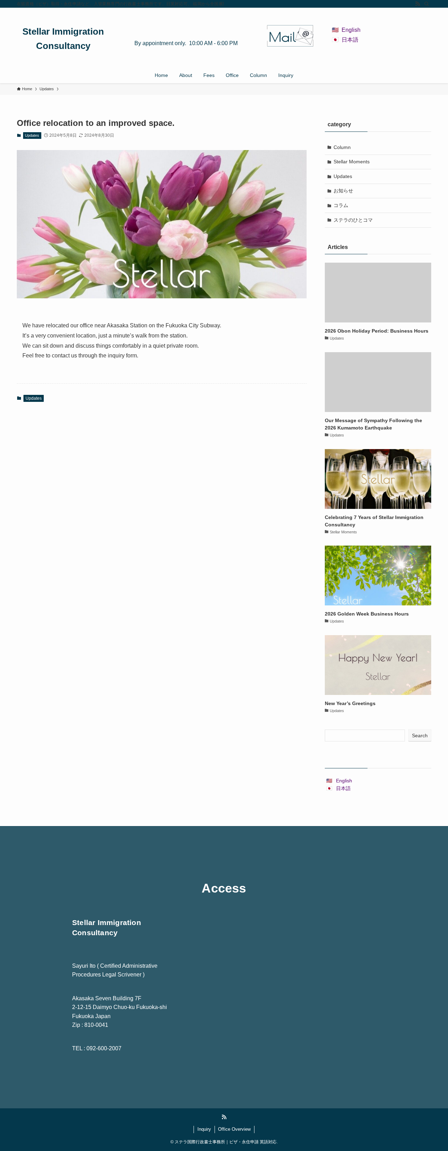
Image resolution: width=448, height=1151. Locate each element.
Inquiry (204, 1129)
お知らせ (343, 190)
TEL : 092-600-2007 (96, 1048)
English (351, 30)
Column (342, 147)
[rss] (417, 4)
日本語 (350, 40)
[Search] (426, 4)
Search (420, 735)
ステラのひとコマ (353, 220)
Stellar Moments (352, 161)
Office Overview (234, 1129)
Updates (32, 135)
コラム (341, 205)
